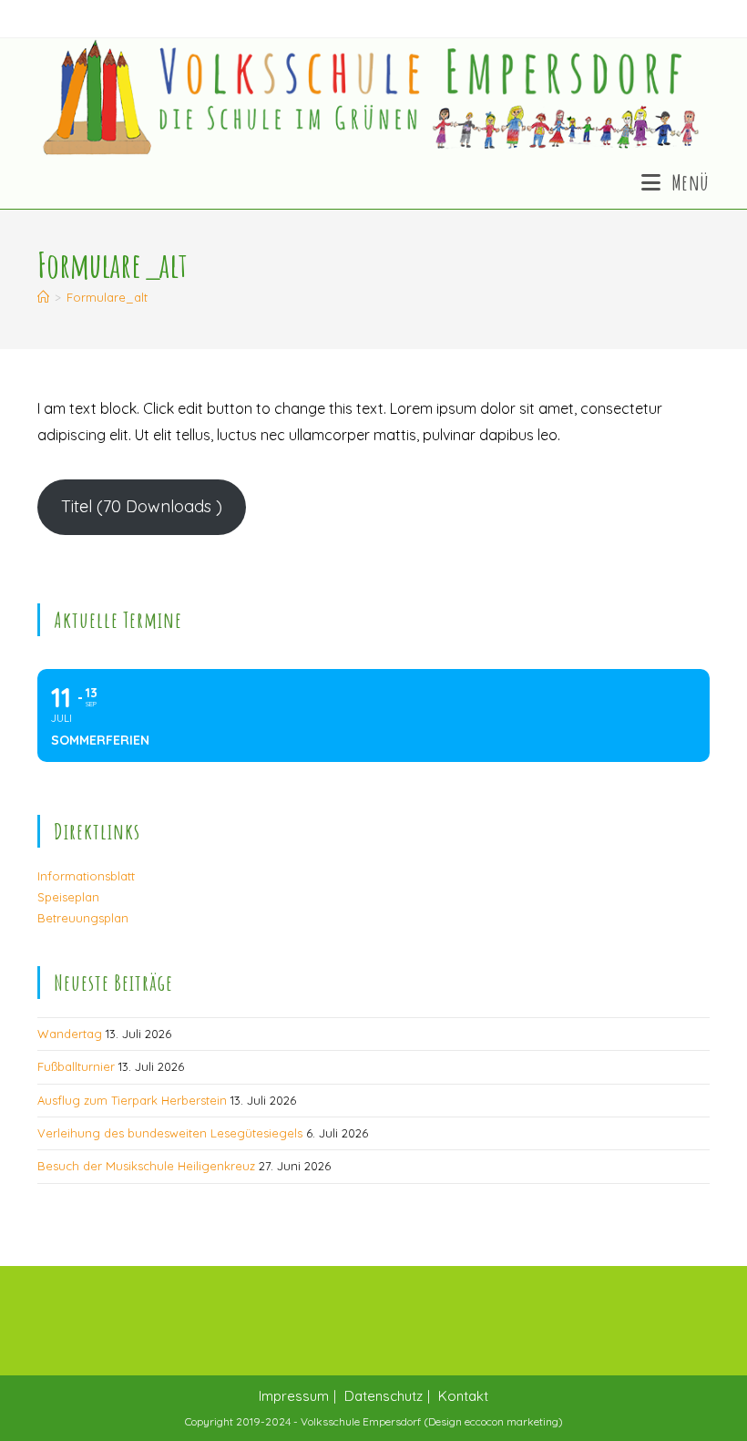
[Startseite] (43, 297)
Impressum (294, 1396)
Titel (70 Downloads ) (141, 506)
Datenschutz (383, 1396)
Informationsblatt (86, 876)
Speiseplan (68, 897)
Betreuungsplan (82, 918)
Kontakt (463, 1396)
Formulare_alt (107, 297)
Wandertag (69, 1033)
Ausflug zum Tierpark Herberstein (132, 1100)
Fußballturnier (76, 1066)
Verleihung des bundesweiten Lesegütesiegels (169, 1133)
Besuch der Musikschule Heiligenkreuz (146, 1165)
